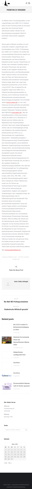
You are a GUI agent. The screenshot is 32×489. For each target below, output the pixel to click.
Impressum (10, 487)
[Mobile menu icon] (29, 3)
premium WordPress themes (21, 484)
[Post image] (7, 327)
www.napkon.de (16, 112)
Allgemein (10, 257)
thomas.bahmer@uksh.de (13, 250)
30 (8, 459)
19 (18, 454)
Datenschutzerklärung (19, 487)
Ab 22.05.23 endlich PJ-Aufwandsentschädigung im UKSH (21, 327)
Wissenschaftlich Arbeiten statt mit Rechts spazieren (21, 385)
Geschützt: (16, 362)
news (15, 257)
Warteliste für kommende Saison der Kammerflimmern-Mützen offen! (21, 341)
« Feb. (5, 463)
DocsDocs (16, 373)
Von (23, 257)
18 (15, 454)
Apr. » (10, 463)
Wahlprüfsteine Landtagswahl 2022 (19, 353)
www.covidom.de (12, 102)
